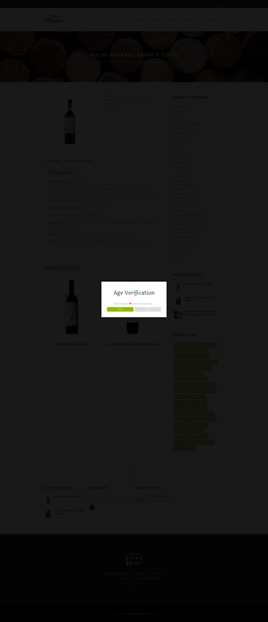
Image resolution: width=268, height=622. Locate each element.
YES (120, 309)
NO (147, 309)
